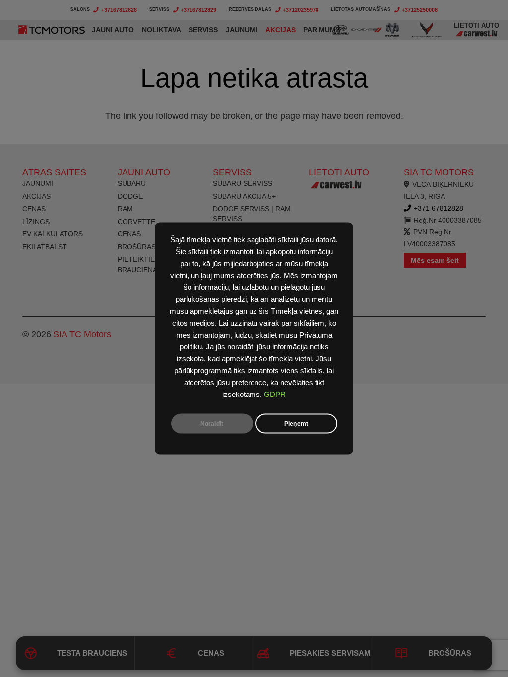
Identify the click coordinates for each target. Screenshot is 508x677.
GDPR (275, 394)
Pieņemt (296, 423)
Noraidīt (211, 423)
